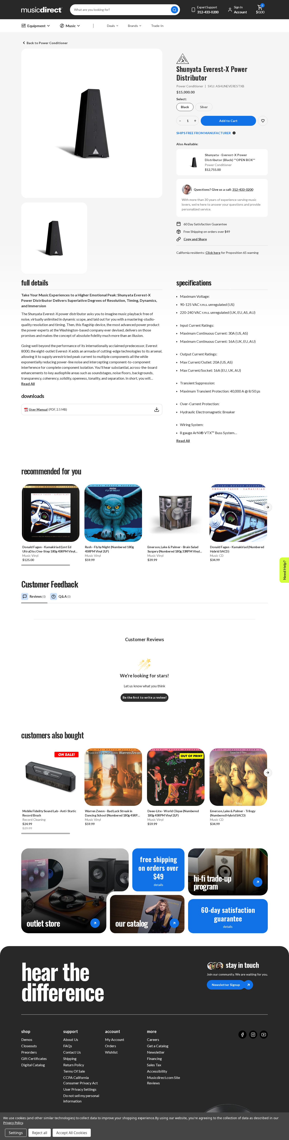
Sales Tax (154, 1065)
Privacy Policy (13, 1123)
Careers (153, 1039)
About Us (70, 1039)
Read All (28, 383)
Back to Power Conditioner (47, 43)
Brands (133, 26)
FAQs (67, 1046)
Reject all (39, 1132)
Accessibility (157, 1071)
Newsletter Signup (226, 985)
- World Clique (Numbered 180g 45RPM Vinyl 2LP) (173, 813)
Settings (16, 1132)
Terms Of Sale (74, 1071)
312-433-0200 (242, 189)
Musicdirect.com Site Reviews (163, 1080)
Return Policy (73, 1065)
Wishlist (111, 1052)
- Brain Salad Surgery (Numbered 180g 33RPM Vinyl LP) (173, 549)
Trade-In (157, 26)
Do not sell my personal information (81, 1098)
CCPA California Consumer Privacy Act (80, 1080)
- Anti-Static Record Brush (49, 813)
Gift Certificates (34, 1058)
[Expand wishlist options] (263, 121)
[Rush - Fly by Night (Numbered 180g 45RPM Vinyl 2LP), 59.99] (113, 513)
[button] (267, 508)
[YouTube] (264, 1035)
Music (71, 26)
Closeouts (29, 1046)
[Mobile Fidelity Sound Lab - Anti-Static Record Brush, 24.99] (50, 777)
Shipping (70, 1058)
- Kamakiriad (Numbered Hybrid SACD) (237, 549)
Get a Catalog (157, 1046)
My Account (114, 1039)
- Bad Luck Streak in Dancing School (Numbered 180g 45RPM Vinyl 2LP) (112, 813)
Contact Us (72, 1052)
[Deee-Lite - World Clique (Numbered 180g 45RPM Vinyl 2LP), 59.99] (176, 777)
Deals (111, 26)
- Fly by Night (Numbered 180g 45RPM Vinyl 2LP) (109, 549)
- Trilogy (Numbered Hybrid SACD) (232, 813)
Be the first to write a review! (145, 697)
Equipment (36, 26)
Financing (154, 1058)
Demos (26, 1039)
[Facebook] (242, 1035)
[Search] (174, 9)
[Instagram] (253, 1035)
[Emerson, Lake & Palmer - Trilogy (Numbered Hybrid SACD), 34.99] (238, 777)
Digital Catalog (33, 1065)
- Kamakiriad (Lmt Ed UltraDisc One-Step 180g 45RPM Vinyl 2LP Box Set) (48, 549)
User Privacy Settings (79, 1089)
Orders (110, 1046)
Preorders (29, 1052)
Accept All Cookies (71, 1132)
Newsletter (156, 1052)
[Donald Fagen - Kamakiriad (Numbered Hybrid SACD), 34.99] (238, 513)
